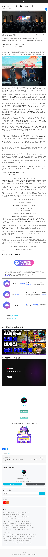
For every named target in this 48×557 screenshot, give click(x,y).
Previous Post (14, 459)
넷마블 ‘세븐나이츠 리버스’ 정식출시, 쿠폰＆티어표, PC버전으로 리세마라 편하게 (20, 536)
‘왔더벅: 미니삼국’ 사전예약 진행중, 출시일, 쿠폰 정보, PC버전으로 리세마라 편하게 (20, 534)
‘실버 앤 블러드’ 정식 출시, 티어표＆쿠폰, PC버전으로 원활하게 (16, 529)
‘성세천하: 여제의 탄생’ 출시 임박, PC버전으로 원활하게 (15, 518)
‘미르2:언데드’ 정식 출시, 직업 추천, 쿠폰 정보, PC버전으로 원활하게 (17, 523)
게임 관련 (19, 554)
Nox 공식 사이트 (24, 405)
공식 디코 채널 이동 (14, 318)
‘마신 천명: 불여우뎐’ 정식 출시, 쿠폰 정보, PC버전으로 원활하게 (17, 540)
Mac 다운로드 (36, 484)
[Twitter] (46, 10)
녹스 (24, 1)
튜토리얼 (23, 554)
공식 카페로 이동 (13, 316)
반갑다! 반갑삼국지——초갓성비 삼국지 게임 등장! (14, 514)
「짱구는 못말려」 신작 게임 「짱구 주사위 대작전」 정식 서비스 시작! (17, 512)
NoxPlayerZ (28, 554)
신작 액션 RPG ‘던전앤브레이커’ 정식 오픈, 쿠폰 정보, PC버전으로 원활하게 (19, 527)
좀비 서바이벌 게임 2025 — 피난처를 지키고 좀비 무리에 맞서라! (17, 521)
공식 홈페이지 (14, 554)
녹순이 (10, 8)
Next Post (37, 458)
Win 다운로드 (13, 484)
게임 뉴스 (8, 453)
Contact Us (34, 554)
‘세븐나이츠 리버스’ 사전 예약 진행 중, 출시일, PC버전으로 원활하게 (17, 538)
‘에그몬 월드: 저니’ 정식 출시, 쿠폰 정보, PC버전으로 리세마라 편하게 (18, 525)
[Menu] (3, 1)
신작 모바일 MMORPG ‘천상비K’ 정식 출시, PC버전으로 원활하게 (17, 516)
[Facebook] (46, 8)
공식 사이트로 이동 (14, 315)
